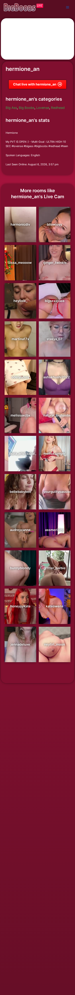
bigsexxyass (54, 301)
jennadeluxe (20, 644)
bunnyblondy (20, 568)
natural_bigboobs (57, 415)
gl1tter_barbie (55, 568)
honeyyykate (20, 606)
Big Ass (11, 108)
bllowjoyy (54, 224)
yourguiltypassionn (58, 492)
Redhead (58, 108)
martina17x (20, 339)
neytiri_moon (54, 644)
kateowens (54, 606)
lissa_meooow (20, 263)
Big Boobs (26, 108)
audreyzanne (20, 530)
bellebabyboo (20, 492)
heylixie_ (20, 301)
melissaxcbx (20, 415)
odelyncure (20, 377)
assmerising (54, 530)
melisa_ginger (55, 453)
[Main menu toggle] (67, 7)
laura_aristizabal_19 (24, 453)
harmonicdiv (20, 224)
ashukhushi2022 (56, 377)
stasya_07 (54, 339)
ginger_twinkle (55, 263)
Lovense (42, 108)
